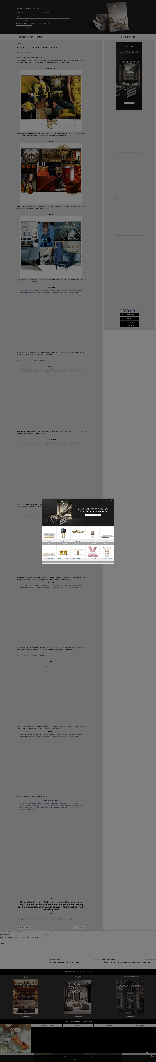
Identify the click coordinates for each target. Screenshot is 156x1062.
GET (49, 543)
